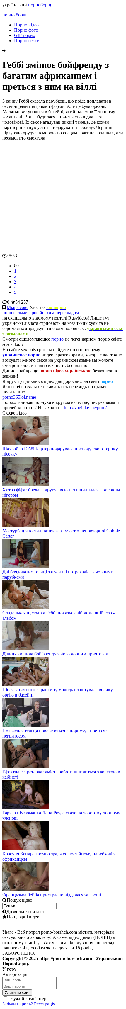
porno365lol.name (19, 397)
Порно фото (26, 30)
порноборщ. (40, 4)
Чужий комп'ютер (27, 998)
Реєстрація (44, 1003)
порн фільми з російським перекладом (40, 312)
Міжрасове (17, 307)
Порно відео (26, 24)
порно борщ (14, 14)
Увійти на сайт (17, 992)
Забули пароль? (17, 1003)
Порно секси (27, 40)
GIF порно (24, 35)
